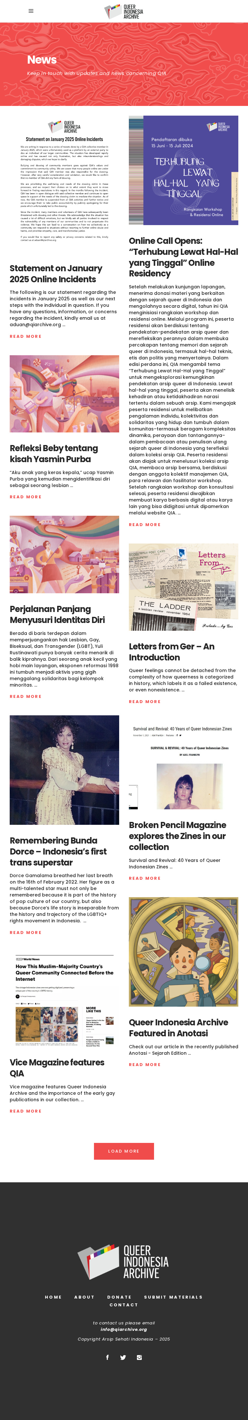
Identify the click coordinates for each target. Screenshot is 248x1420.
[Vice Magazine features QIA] (64, 999)
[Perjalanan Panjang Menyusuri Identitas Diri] (64, 554)
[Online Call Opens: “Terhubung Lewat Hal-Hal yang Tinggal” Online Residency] (183, 170)
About (84, 1297)
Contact (124, 1305)
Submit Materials (173, 1297)
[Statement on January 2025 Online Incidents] (64, 184)
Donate (119, 1297)
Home (53, 1297)
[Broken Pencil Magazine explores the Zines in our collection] (183, 764)
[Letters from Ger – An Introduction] (183, 587)
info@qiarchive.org (124, 1329)
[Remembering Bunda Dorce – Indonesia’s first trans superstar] (64, 770)
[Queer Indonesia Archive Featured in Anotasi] (183, 952)
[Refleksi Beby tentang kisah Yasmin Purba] (64, 394)
